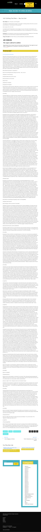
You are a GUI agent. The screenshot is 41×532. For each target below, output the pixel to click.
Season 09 (26, 482)
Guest (8, 447)
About (4, 519)
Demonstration (28, 497)
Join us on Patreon (6, 529)
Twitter (10, 527)
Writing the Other (17, 431)
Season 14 (26, 476)
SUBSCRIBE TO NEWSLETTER (30, 5)
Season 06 (26, 486)
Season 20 (26, 468)
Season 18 (26, 471)
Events (4, 520)
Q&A (15, 447)
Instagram (14, 527)
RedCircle (7, 47)
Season (26, 502)
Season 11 (5, 447)
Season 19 (26, 466)
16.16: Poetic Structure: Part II (28, 449)
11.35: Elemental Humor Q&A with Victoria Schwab (9, 451)
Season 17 (26, 472)
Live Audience (12, 447)
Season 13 (26, 477)
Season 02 (26, 491)
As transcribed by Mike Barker (8, 54)
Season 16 (23, 447)
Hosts (4, 518)
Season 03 (26, 490)
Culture (10, 431)
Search (16, 463)
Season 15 (26, 475)
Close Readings (27, 467)
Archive (4, 517)
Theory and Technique (8, 448)
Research (5, 431)
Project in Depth (28, 495)
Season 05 (26, 487)
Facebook (5, 527)
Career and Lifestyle (28, 496)
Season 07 (26, 485)
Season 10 (26, 481)
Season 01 (26, 492)
